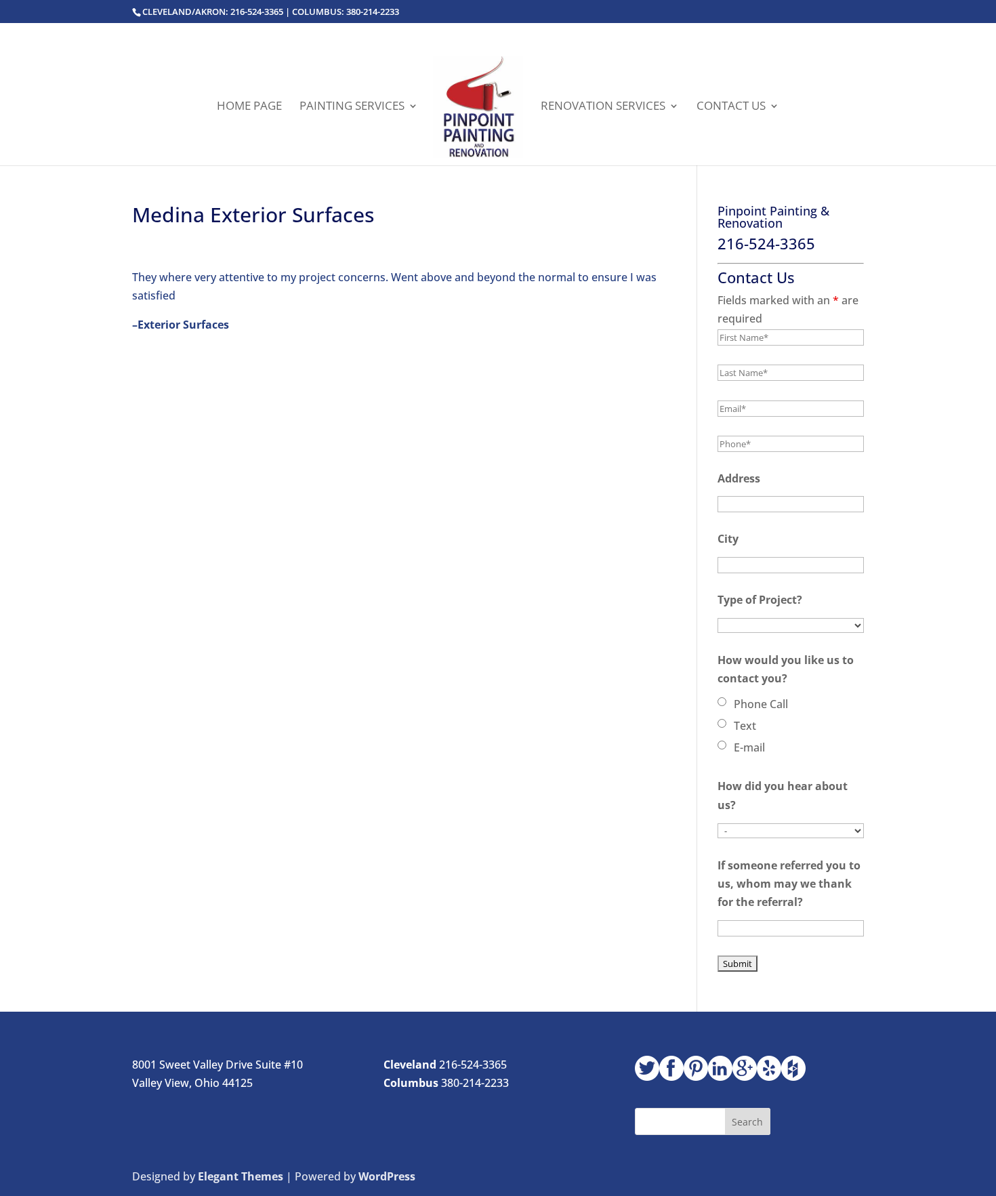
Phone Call (761, 704)
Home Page (249, 107)
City (728, 538)
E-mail (749, 747)
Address (739, 478)
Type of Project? (760, 599)
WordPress (386, 1176)
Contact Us (731, 107)
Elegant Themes (240, 1176)
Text (745, 725)
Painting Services (351, 107)
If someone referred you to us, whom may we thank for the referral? (789, 883)
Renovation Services (603, 107)
